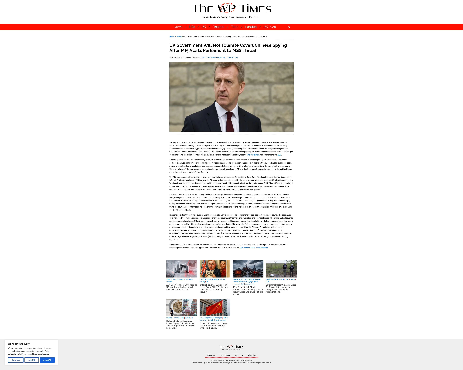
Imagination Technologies (213, 318)
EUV (186, 279)
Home (171, 36)
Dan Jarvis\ (211, 57)
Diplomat (169, 318)
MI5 (236, 57)
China (203, 57)
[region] (31, 352)
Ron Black (211, 320)
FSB (182, 318)
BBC (279, 155)
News (178, 27)
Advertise (252, 355)
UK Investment (221, 320)
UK (203, 27)
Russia (187, 318)
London (251, 27)
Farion (287, 279)
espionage (221, 57)
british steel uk (237, 279)
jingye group (253, 282)
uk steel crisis (249, 284)
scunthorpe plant (238, 284)
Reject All (31, 360)
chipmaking (180, 279)
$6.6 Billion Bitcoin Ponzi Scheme (253, 248)
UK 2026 (269, 27)
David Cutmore (271, 279)
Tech (234, 27)
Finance (218, 27)
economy (207, 279)
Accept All (47, 360)
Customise (16, 360)
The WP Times (253, 155)
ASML (168, 279)
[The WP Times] (231, 347)
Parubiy (292, 279)
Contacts (239, 355)
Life (192, 27)
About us (211, 355)
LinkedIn (230, 57)
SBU (267, 282)
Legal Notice (225, 355)
